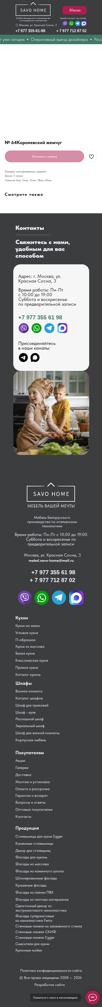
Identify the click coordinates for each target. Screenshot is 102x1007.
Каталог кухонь (28, 674)
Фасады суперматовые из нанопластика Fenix (34, 918)
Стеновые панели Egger (35, 937)
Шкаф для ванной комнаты (37, 733)
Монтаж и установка (32, 782)
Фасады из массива (32, 864)
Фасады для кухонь (31, 857)
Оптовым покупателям (34, 809)
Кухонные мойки (28, 950)
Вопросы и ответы (30, 802)
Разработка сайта (49, 984)
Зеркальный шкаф (30, 726)
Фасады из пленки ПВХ (34, 892)
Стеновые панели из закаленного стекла (48, 926)
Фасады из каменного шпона (39, 871)
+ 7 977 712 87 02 (71, 31)
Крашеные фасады (30, 885)
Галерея (21, 767)
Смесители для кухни (32, 944)
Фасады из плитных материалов (42, 899)
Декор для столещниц (33, 850)
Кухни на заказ (27, 625)
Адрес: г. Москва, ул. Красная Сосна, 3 (39, 278)
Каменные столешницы (34, 843)
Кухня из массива (29, 646)
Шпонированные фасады (36, 878)
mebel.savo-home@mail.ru (51, 560)
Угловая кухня (26, 632)
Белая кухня (25, 653)
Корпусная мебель (30, 740)
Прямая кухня (26, 667)
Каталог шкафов (29, 698)
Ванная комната (28, 691)
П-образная (25, 640)
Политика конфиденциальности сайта (51, 970)
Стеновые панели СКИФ (35, 932)
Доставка (23, 774)
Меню (75, 10)
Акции (20, 760)
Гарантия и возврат (31, 795)
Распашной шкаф (29, 719)
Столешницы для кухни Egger (39, 836)
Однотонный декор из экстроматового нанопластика (41, 908)
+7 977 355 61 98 (40, 317)
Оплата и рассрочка (32, 789)
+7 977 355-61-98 (30, 31)
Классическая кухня (31, 660)
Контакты (23, 816)
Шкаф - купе (25, 712)
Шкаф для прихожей (31, 705)
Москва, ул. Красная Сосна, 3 (38, 25)
